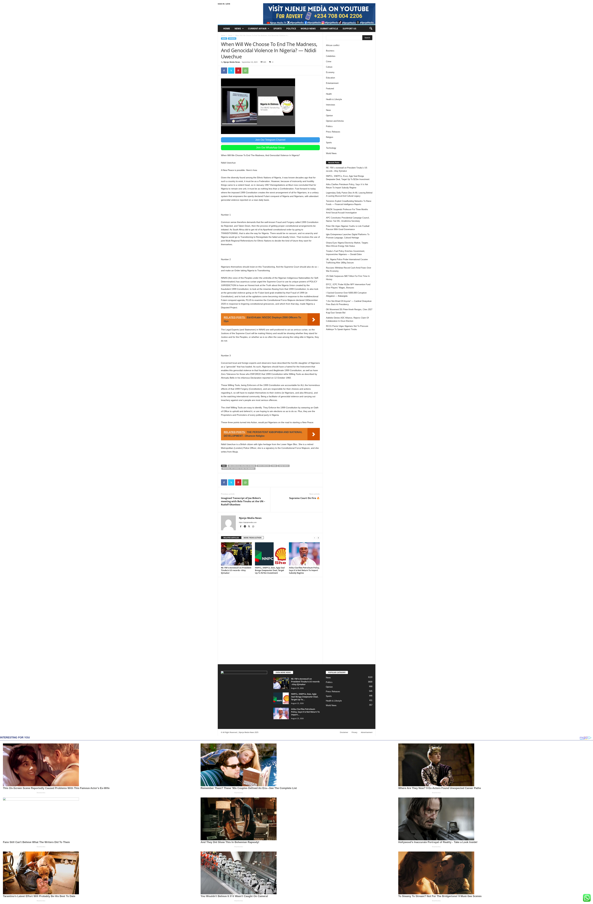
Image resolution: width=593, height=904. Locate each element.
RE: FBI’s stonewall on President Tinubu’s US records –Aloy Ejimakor (236, 570)
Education (330, 78)
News (238, 28)
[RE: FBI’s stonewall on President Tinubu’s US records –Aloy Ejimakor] (236, 553)
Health (329, 94)
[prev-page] (314, 537)
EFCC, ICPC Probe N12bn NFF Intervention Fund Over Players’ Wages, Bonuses (348, 286)
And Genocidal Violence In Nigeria (242, 466)
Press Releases (333, 132)
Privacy (354, 732)
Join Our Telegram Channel (270, 139)
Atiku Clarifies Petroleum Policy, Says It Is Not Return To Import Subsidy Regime (304, 570)
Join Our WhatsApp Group (270, 147)
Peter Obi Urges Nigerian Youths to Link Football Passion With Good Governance (347, 227)
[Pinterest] (238, 70)
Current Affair (257, 28)
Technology (331, 148)
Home (226, 28)
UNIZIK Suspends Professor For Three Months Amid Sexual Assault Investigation (347, 211)
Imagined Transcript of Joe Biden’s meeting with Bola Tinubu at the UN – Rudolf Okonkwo (243, 501)
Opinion (232, 39)
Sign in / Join (224, 4)
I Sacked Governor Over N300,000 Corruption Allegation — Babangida (346, 294)
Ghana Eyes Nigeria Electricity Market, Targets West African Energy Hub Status (347, 244)
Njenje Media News (231, 62)
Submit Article (329, 28)
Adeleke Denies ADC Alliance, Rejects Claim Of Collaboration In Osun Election (347, 319)
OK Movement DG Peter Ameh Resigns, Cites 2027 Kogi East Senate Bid (349, 311)
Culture (329, 67)
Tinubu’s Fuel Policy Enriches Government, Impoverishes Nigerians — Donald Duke (345, 252)
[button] (370, 28)
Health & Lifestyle (334, 99)
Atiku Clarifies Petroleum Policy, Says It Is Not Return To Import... (305, 712)
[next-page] (318, 537)
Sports (277, 28)
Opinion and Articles (335, 121)
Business (330, 51)
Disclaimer (344, 732)
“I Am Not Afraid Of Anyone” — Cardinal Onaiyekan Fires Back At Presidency (349, 303)
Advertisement (366, 732)
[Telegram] (245, 527)
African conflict (332, 45)
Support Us (349, 28)
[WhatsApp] (245, 70)
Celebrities (330, 56)
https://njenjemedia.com (248, 522)
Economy (330, 72)
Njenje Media (283, 466)
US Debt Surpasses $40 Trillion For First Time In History (348, 277)
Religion (329, 137)
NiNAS (274, 466)
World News (308, 28)
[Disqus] (270, 620)
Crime (328, 61)
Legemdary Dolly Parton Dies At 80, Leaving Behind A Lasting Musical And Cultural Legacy (349, 194)
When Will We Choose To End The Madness (238, 469)
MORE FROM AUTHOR (252, 537)
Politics (291, 28)
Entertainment (332, 83)
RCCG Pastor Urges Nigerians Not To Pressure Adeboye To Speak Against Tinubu (347, 328)
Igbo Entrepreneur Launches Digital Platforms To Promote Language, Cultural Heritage (347, 236)
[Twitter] (231, 70)
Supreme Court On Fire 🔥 (304, 498)
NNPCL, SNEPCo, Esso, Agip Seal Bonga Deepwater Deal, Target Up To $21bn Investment (270, 570)
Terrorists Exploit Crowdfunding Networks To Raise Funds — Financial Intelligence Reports (348, 202)
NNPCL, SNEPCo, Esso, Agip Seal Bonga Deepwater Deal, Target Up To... (304, 697)
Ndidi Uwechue (263, 466)
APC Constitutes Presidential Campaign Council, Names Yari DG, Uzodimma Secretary (348, 219)
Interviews (330, 105)
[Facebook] (224, 70)
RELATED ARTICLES (231, 537)
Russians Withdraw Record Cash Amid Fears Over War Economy (348, 269)
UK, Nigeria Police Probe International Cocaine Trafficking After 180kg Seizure (347, 261)
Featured (330, 88)
